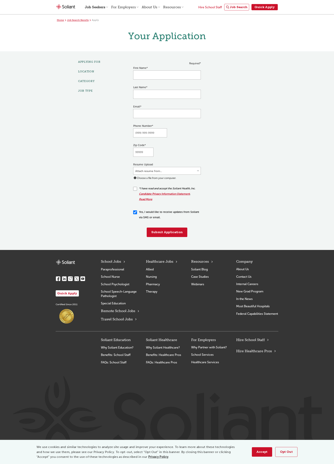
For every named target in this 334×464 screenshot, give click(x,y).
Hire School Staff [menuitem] (210, 7)
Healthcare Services (205, 362)
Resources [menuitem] (172, 7)
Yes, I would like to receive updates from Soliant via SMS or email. (169, 214)
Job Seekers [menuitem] (95, 7)
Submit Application (167, 232)
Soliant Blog (199, 269)
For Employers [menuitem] (123, 7)
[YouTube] (82, 278)
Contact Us (243, 277)
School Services (202, 354)
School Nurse (110, 277)
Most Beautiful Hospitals (253, 306)
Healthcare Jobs (159, 261)
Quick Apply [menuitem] (265, 7)
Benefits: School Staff (115, 355)
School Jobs (111, 261)
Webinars (197, 284)
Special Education (113, 303)
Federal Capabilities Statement (257, 314)
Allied (150, 269)
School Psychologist (115, 284)
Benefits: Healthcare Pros (163, 355)
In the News (244, 299)
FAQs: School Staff (113, 362)
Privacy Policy (158, 457)
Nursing (151, 277)
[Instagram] (70, 278)
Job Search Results (78, 20)
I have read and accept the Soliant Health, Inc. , (167, 194)
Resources (200, 261)
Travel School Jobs (117, 319)
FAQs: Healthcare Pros (161, 362)
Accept (262, 452)
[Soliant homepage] (65, 262)
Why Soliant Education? (117, 347)
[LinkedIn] (64, 278)
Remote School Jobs (118, 311)
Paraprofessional (112, 269)
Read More (145, 199)
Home (60, 20)
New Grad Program (249, 291)
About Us (242, 269)
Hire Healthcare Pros (254, 351)
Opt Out (286, 452)
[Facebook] (58, 278)
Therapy (151, 291)
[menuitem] (236, 7)
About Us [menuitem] (149, 7)
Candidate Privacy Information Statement (164, 194)
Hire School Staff (250, 340)
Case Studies (200, 277)
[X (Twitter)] (76, 278)
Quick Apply (67, 293)
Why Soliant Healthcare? (163, 347)
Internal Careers (247, 284)
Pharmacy (153, 284)
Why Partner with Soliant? (209, 347)
